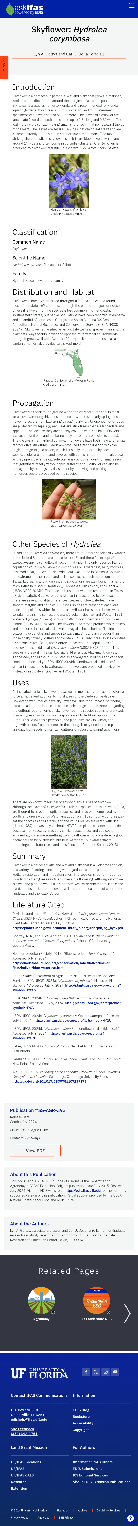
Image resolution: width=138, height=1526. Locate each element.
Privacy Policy (19, 1517)
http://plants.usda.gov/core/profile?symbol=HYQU (72, 1020)
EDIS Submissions (87, 1468)
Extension (19, 1488)
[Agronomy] (41, 1300)
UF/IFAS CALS (22, 1475)
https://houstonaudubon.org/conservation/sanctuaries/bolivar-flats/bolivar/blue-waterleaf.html (61, 965)
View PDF (35, 1150)
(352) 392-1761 (24, 1433)
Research (19, 1481)
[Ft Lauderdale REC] (96, 1300)
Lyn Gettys (32, 1138)
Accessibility (83, 1423)
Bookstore (81, 1416)
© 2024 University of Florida (29, 1510)
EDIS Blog (81, 1409)
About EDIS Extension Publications (101, 1481)
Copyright (81, 1429)
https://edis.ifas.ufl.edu (82, 1190)
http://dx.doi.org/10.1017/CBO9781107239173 (49, 1081)
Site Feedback (22, 1428)
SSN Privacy (66, 1517)
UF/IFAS (17, 1468)
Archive (82, 1510)
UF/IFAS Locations (26, 1462)
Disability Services (108, 1510)
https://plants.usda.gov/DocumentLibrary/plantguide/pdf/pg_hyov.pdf (67, 928)
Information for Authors (93, 1462)
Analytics (43, 1517)
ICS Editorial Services (90, 1475)
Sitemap (61, 1510)
